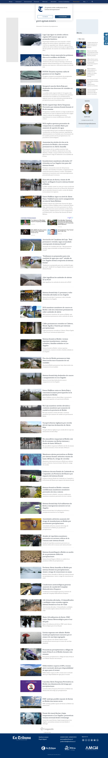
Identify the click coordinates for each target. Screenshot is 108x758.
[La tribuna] (21, 738)
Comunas (18, 1)
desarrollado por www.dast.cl (54, 754)
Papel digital (43, 739)
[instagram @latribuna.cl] (89, 740)
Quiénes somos (43, 737)
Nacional (36, 1)
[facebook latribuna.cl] (83, 740)
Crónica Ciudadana (64, 1)
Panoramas (76, 1)
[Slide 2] (87, 126)
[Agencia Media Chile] (92, 748)
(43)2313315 (72, 737)
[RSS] (97, 740)
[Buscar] (95, 1)
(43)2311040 (64, 737)
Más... (85, 1)
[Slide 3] (88, 126)
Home (10, 1)
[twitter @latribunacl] (86, 740)
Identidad (53, 1)
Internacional (28, 1)
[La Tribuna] (48, 748)
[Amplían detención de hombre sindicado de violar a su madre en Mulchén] (81, 44)
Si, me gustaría (63, 16)
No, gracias (45, 16)
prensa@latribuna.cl (66, 739)
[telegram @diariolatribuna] (92, 740)
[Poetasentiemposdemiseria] (87, 108)
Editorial (44, 1)
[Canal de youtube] (95, 740)
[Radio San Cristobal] (70, 748)
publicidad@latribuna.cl (67, 741)
